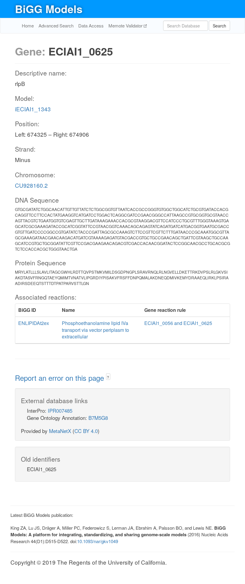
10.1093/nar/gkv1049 (97, 541)
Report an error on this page (60, 377)
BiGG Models (48, 8)
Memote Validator (126, 25)
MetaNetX (60, 430)
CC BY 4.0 (86, 430)
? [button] (108, 377)
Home (28, 25)
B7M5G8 (98, 417)
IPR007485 (60, 410)
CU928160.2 (31, 185)
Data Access (91, 25)
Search (219, 26)
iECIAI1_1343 (33, 109)
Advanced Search (56, 25)
